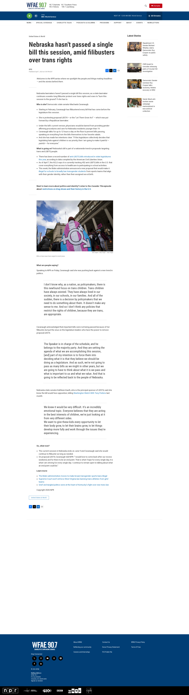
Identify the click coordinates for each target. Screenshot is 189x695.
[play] (29, 16)
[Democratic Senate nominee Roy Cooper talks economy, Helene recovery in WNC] (134, 84)
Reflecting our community (82, 647)
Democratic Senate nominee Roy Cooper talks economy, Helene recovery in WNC (150, 85)
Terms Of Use (136, 647)
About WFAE (78, 642)
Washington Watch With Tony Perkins (90, 393)
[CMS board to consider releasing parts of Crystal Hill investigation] (134, 67)
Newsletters (153, 23)
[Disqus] (94, 549)
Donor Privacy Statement (111, 647)
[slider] (39, 16)
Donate (156, 6)
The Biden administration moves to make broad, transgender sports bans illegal (73, 476)
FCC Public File (107, 652)
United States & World (37, 36)
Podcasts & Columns (85, 23)
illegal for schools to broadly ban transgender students (62, 171)
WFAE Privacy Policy (138, 642)
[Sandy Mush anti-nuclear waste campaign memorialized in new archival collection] (134, 102)
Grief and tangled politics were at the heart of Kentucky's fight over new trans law (74, 485)
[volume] (36, 15)
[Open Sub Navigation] (33, 23)
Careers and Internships (82, 652)
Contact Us (106, 642)
